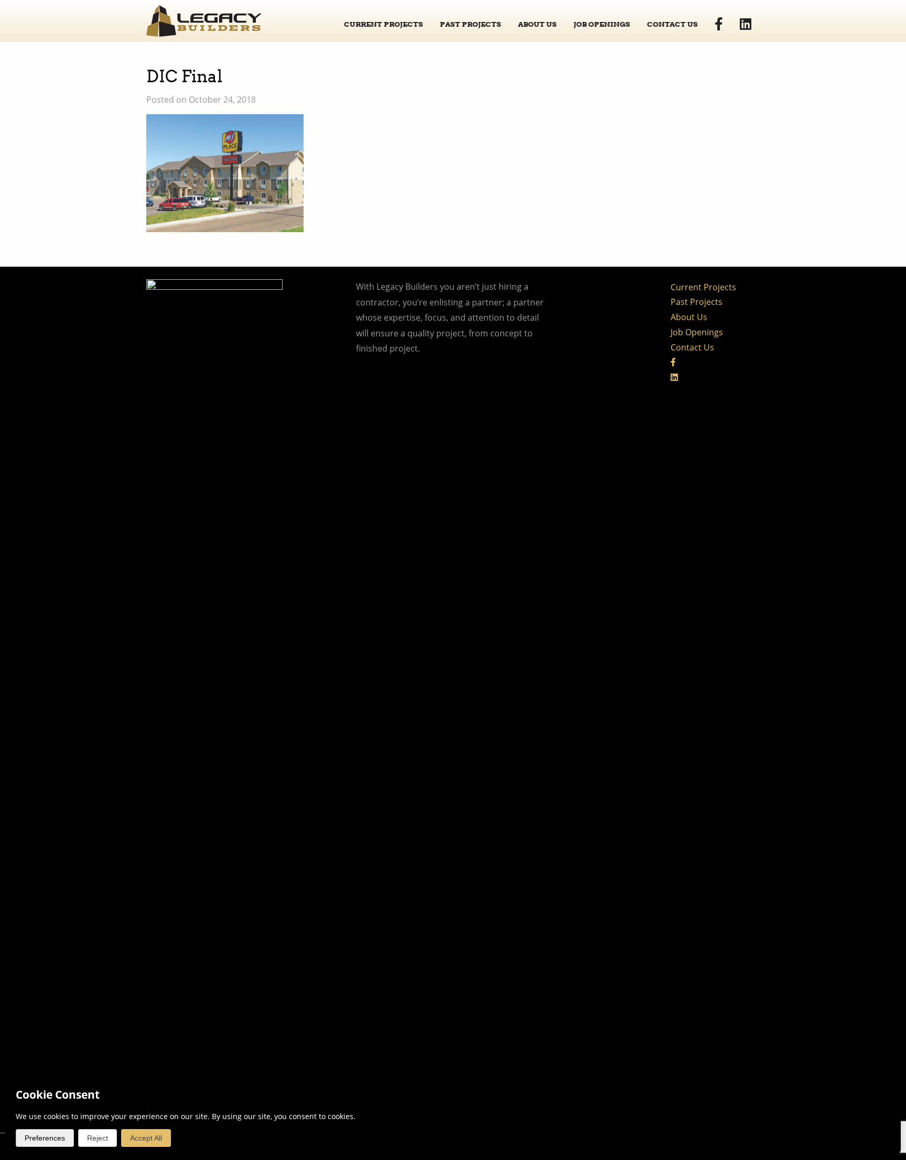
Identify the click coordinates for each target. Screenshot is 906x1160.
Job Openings (602, 23)
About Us (537, 23)
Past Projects (470, 23)
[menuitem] (384, 21)
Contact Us (672, 23)
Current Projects (383, 23)
